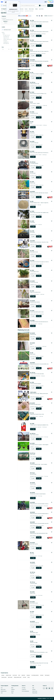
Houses (26, 8)
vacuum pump (4, 677)
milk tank (41, 675)
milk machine (47, 675)
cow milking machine (34, 675)
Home (2, 10)
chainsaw (28, 675)
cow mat (24, 677)
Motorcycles (21, 8)
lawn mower (10, 677)
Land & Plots (41, 8)
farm (19, 675)
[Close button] (19, 1)
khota (28, 677)
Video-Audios (31, 8)
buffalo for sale (8, 675)
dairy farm (23, 675)
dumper (3, 675)
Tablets (36, 8)
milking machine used (17, 677)
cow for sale (15, 675)
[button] (24, 16)
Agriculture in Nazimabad (29, 10)
